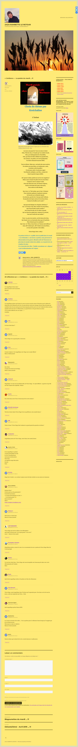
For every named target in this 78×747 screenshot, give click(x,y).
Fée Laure (59, 342)
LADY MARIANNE (12, 526)
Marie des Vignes (60, 409)
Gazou (58, 346)
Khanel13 (59, 365)
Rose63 (58, 441)
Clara (58, 323)
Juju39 (58, 364)
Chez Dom (59, 317)
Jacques (58, 354)
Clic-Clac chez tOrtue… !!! (62, 212)
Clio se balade (59, 324)
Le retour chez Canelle (61, 386)
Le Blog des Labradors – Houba (63, 379)
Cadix (58, 311)
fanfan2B (10, 379)
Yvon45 (58, 452)
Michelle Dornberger (13, 407)
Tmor (58, 447)
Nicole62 (59, 424)
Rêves (67, 108)
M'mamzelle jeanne (61, 398)
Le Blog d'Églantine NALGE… (62, 372)
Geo (58, 347)
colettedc (10, 282)
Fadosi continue (60, 337)
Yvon (58, 451)
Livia (9, 347)
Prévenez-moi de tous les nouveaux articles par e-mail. (15, 700)
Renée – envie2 (60, 438)
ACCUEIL (6, 91)
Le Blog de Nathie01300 (61, 373)
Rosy (58, 442)
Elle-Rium (59, 332)
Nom (6, 677)
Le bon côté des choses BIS (62, 382)
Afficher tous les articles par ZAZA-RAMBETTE (32, 266)
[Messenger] (76, 10)
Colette (58, 325)
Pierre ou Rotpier (60, 432)
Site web (7, 689)
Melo (58, 411)
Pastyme (58, 429)
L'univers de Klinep (61, 366)
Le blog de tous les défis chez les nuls (64, 374)
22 (69, 278)
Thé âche (59, 446)
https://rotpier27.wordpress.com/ (13, 502)
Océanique (59, 427)
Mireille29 (59, 413)
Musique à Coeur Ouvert (61, 420)
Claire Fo (59, 322)
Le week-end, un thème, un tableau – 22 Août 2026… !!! (65, 243)
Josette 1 (58, 361)
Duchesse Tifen (60, 331)
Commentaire (8, 659)
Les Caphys (59, 391)
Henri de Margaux (60, 351)
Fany (58, 341)
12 (62, 276)
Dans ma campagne (61, 327)
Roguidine (59, 439)
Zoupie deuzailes (60, 455)
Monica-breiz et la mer (61, 418)
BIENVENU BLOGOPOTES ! (66, 17)
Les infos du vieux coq (61, 392)
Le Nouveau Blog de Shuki (62, 384)
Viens (58, 448)
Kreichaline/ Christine (13, 542)
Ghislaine (59, 350)
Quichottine (59, 434)
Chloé (58, 318)
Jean (58, 358)
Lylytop (58, 397)
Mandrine (59, 407)
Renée (9, 574)
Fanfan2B (59, 338)
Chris (58, 319)
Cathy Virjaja (59, 314)
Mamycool (59, 404)
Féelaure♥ (10, 511)
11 (59, 276)
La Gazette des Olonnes (61, 368)
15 (69, 276)
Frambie (58, 343)
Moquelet (59, 419)
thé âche (10, 472)
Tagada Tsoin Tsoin (61, 445)
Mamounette (59, 402)
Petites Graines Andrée (61, 430)
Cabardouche (59, 310)
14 (67, 276)
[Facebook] (76, 7)
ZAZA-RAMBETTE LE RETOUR (18, 25)
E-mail (7, 683)
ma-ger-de (59, 401)
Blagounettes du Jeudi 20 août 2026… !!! (65, 218)
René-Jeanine (60, 437)
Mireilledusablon (60, 414)
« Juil (60, 285)
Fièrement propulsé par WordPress (24, 741)
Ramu (58, 436)
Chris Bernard (11, 587)
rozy (9, 320)
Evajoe (58, 334)
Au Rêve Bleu (59, 305)
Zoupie (58, 454)
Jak (57, 355)
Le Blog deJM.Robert (61, 378)
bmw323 (58, 309)
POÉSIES (10, 91)
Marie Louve (59, 410)
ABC (9, 420)
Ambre (58, 302)
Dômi (58, 329)
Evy (57, 336)
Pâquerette (59, 428)
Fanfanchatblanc (60, 340)
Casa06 (58, 313)
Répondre (7, 293)
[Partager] (76, 12)
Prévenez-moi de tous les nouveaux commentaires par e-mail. (17, 697)
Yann (58, 450)
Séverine (59, 443)
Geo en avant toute (60, 349)
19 (62, 278)
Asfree (58, 304)
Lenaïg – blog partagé (61, 388)
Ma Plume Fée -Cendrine (62, 400)
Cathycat (59, 315)
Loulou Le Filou (60, 395)
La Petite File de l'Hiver (61, 369)
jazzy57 (10, 557)
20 (64, 278)
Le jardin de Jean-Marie (61, 383)
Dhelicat (58, 328)
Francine (59, 345)
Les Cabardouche (60, 390)
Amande (58, 250)
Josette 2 (59, 363)
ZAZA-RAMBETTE (8, 85)
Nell (58, 422)
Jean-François (60, 359)
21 (67, 278)
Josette (10, 394)
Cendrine (10, 298)
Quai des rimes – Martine (62, 433)
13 (64, 276)
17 (57, 278)
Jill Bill (58, 360)
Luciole (58, 396)
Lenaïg (58, 387)
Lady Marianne (60, 370)
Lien (5, 89)
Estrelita (58, 333)
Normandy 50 (59, 425)
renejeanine (11, 433)
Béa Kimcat (59, 306)
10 (57, 276)
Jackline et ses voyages (61, 352)
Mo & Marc (59, 416)
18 (59, 278)
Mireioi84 (59, 415)
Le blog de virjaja (60, 377)
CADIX (58, 248)
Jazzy (58, 356)
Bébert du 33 (59, 308)
